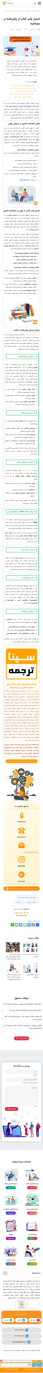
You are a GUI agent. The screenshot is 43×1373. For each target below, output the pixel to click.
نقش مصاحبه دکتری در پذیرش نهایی (23, 85)
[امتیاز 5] (16, 913)
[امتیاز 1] (27, 913)
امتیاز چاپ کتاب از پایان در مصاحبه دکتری (21, 88)
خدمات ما (32, 11)
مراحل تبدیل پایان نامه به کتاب (26, 897)
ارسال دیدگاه (11, 1109)
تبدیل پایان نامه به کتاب (21, 11)
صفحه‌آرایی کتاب (26, 470)
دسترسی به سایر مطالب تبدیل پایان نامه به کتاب (23, 888)
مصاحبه (18, 902)
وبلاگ (38, 11)
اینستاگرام (33, 1320)
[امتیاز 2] (24, 913)
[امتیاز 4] (19, 913)
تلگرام (19, 1320)
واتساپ (6, 1320)
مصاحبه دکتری (31, 902)
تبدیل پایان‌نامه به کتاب (31, 335)
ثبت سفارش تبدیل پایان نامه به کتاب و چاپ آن (21, 761)
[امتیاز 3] (22, 913)
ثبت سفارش (32, 1188)
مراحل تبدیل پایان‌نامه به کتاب (25, 91)
